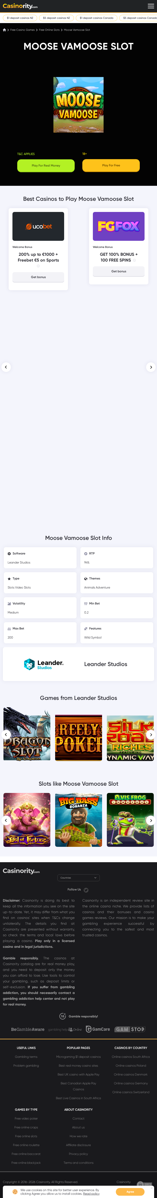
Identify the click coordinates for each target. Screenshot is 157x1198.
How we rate (78, 1136)
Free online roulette (26, 1145)
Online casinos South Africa (131, 1057)
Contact (78, 1118)
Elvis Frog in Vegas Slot (130, 798)
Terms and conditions (78, 1163)
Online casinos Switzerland (130, 1092)
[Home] (5, 29)
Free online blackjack (26, 1163)
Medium (13, 612)
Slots (11, 587)
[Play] (27, 734)
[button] (6, 367)
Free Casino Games (22, 29)
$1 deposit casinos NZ (20, 17)
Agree (130, 1191)
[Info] (38, 266)
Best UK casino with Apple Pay (78, 1074)
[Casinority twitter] (86, 889)
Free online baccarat (26, 1154)
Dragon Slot (26, 712)
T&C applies (26, 154)
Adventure (103, 587)
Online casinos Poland (131, 1065)
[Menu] (151, 6)
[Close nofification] (152, 1188)
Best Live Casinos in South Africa (78, 1098)
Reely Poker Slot (78, 712)
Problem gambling (26, 1065)
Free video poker (26, 1118)
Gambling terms (26, 1057)
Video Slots (23, 587)
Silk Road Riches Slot (130, 712)
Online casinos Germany (131, 1083)
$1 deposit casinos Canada (96, 17)
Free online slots (26, 1136)
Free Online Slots (49, 29)
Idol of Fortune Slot (26, 798)
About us (78, 1127)
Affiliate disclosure (78, 1145)
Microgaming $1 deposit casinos (78, 1057)
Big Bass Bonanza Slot (78, 798)
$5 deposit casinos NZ (56, 17)
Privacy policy (78, 1154)
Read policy (91, 1193)
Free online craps (26, 1127)
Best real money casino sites (78, 1065)
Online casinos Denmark (131, 1074)
